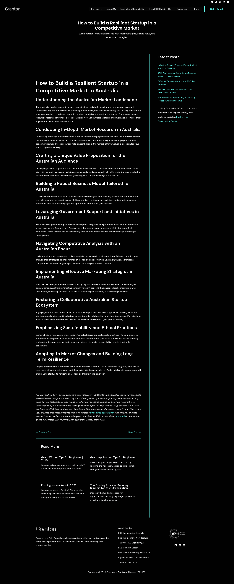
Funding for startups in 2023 (59, 485)
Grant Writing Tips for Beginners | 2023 (62, 459)
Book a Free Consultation (132, 9)
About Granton (125, 528)
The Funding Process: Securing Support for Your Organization (109, 486)
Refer (196, 9)
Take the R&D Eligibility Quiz (131, 542)
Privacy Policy (142, 557)
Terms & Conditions (127, 562)
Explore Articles (125, 557)
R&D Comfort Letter (128, 547)
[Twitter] (216, 2)
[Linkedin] (224, 2)
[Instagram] (220, 2)
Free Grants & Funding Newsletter (134, 552)
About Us (111, 9)
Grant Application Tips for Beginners (113, 457)
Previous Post (44, 432)
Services (95, 9)
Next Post (135, 432)
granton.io (121, 416)
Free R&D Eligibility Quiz (161, 9)
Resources (182, 9)
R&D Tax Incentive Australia (131, 533)
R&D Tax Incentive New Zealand (133, 538)
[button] (101, 9)
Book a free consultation (102, 412)
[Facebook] (212, 2)
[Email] (228, 2)
